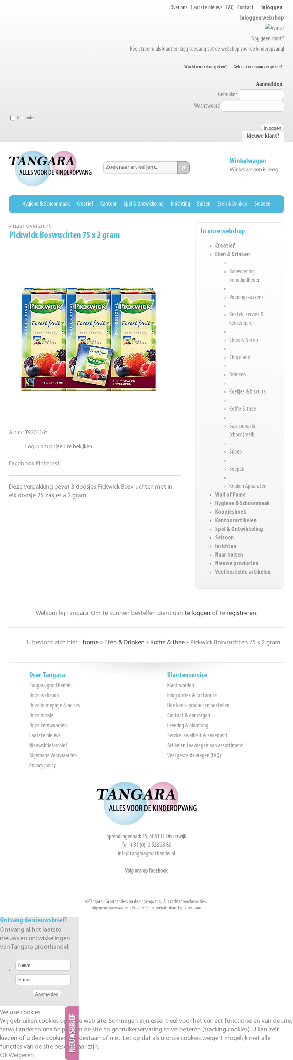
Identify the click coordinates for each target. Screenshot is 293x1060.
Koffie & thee (242, 409)
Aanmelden (269, 84)
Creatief (85, 204)
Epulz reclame (189, 908)
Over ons (179, 8)
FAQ (230, 8)
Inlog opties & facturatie (192, 696)
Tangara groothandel (50, 686)
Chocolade (239, 358)
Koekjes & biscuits (247, 392)
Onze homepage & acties (54, 706)
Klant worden (180, 686)
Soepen (236, 469)
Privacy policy (42, 766)
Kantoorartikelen (236, 521)
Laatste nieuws (207, 8)
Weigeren (21, 1055)
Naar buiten (229, 555)
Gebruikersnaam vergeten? (257, 67)
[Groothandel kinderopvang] (146, 824)
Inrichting (180, 204)
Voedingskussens (246, 297)
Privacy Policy (143, 908)
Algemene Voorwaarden (53, 756)
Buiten (203, 204)
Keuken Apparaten (248, 486)
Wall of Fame (230, 495)
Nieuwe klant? (263, 136)
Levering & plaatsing (187, 726)
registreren (241, 613)
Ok (4, 1055)
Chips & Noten (243, 340)
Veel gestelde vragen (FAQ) (194, 756)
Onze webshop (44, 696)
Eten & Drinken (232, 204)
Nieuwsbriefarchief (48, 746)
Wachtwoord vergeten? (205, 67)
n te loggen (194, 613)
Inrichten (225, 546)
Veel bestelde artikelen (242, 572)
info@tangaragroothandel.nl (146, 854)
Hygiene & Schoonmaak (242, 503)
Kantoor (108, 204)
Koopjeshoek (230, 512)
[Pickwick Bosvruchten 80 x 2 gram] (89, 411)
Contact (245, 8)
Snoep (235, 452)
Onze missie (41, 716)
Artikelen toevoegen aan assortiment (205, 746)
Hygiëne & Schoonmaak (46, 204)
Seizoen (262, 204)
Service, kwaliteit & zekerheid (197, 736)
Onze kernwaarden (48, 726)
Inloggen (271, 8)
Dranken (237, 375)
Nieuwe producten (236, 564)
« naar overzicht (30, 226)
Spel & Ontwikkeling (144, 204)
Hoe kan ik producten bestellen (198, 706)
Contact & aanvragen (188, 716)
